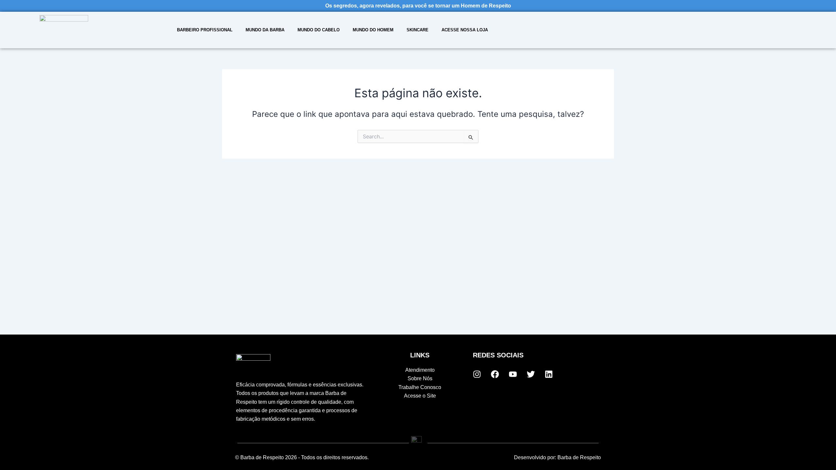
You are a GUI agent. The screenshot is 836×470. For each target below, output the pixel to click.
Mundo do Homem (373, 29)
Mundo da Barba (265, 29)
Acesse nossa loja (465, 29)
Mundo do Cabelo (318, 29)
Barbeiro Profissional (205, 29)
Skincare (417, 29)
